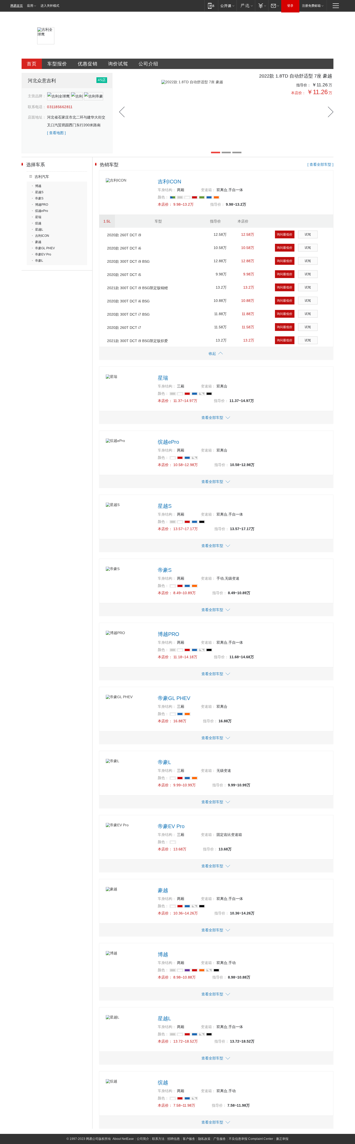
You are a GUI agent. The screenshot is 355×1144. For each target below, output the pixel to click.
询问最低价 (284, 234)
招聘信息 (173, 1139)
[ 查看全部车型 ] (320, 164)
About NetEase (123, 1139)
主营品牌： (37, 96)
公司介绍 (148, 63)
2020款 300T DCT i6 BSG (128, 301)
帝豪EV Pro (43, 254)
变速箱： (208, 190)
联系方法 (158, 1139)
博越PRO (41, 204)
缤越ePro (41, 211)
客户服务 (189, 1139)
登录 (290, 6)
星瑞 (38, 217)
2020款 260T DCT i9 (124, 235)
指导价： (303, 85)
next (330, 112)
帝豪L (39, 260)
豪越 (38, 242)
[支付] (261, 5)
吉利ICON (42, 236)
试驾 (308, 234)
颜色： (163, 197)
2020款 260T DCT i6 (124, 248)
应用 (30, 6)
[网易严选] (245, 5)
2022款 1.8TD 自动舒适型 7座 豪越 (295, 76)
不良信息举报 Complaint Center (251, 1139)
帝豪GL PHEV (45, 248)
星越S (39, 192)
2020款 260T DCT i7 (124, 327)
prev (121, 112)
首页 (32, 63)
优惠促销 (87, 63)
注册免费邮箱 (311, 6)
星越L (39, 229)
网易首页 (16, 6)
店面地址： (37, 117)
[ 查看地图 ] (56, 133)
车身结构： (167, 190)
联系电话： (37, 107)
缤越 (38, 223)
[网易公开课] (227, 5)
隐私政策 (204, 1139)
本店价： (298, 93)
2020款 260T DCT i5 (124, 275)
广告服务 (219, 1139)
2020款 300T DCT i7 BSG (128, 314)
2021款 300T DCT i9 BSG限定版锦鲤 (137, 288)
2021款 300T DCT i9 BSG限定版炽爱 (137, 341)
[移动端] (211, 5)
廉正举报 (282, 1139)
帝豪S (39, 198)
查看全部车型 (212, 417)
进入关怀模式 (50, 6)
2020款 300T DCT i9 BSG (128, 261)
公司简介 (143, 1139)
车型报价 (57, 63)
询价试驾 (118, 63)
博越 (38, 186)
